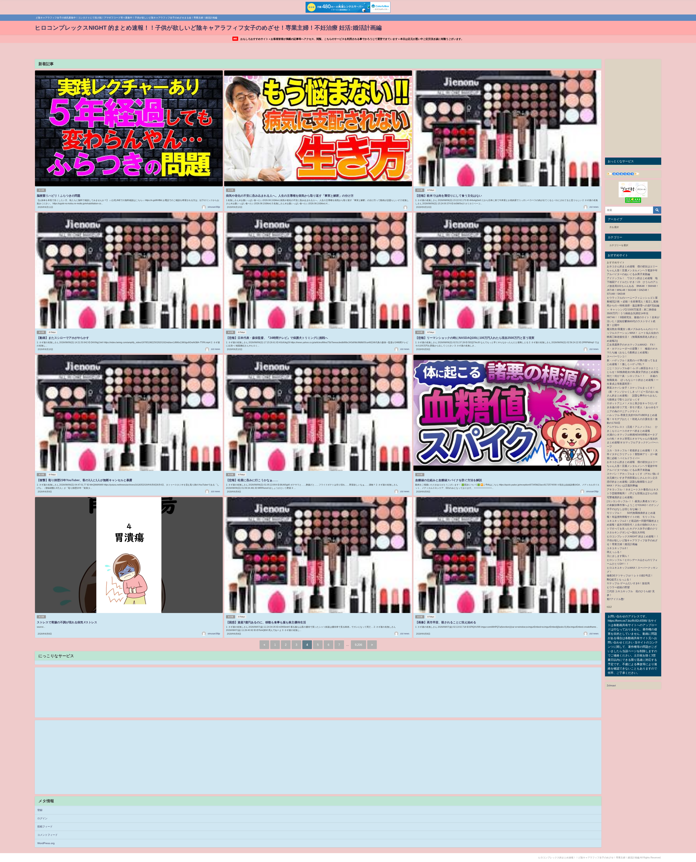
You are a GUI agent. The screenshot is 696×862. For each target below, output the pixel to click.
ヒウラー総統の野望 (618, 587)
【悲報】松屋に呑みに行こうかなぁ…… (252, 480)
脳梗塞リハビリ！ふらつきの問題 (58, 195)
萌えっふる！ (614, 552)
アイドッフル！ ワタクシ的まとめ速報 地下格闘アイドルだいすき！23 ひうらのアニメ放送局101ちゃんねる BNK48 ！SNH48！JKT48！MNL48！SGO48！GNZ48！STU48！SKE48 (632, 286)
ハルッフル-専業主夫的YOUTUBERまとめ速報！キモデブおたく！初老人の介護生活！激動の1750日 (632, 419)
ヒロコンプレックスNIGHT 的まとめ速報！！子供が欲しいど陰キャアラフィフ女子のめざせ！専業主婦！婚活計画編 (633, 540)
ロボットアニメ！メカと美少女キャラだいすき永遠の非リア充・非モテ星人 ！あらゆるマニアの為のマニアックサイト (632, 407)
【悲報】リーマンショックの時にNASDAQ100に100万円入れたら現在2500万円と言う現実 (474, 337)
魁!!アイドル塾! (615, 599)
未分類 (41, 190)
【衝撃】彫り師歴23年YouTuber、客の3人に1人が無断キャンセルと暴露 (84, 480)
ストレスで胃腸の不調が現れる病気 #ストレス (67, 622)
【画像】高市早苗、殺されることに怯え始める (445, 622)
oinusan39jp (214, 207)
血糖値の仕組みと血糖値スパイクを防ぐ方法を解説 (448, 480)
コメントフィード (47, 835)
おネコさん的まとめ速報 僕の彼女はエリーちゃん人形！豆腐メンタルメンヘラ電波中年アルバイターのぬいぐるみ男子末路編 (632, 270)
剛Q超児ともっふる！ (619, 579)
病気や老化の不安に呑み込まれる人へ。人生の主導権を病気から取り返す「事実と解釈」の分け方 (290, 195)
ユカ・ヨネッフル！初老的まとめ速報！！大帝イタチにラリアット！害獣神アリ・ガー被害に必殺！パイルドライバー (632, 454)
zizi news (593, 207)
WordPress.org (46, 843)
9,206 (358, 644)
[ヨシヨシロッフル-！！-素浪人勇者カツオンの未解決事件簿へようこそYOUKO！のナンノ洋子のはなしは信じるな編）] (633, 505)
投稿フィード (45, 826)
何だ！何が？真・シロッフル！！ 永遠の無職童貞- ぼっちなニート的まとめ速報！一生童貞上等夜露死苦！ (632, 380)
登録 (39, 810)
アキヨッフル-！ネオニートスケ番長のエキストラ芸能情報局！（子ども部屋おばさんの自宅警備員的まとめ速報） (632, 493)
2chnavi (611, 685)
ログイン (42, 818)
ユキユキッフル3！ (618, 548)
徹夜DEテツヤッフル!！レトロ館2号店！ (630, 575)
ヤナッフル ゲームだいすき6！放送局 (628, 583)
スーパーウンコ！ (617, 356)
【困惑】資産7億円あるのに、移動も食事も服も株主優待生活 (266, 622)
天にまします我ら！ (618, 556)
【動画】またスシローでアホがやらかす (63, 337)
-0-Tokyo (430, 190)
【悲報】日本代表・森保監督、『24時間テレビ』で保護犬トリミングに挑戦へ (277, 337)
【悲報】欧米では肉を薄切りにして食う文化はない (448, 195)
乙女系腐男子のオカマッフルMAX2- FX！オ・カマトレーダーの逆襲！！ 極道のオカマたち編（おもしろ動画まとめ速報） (632, 348)
